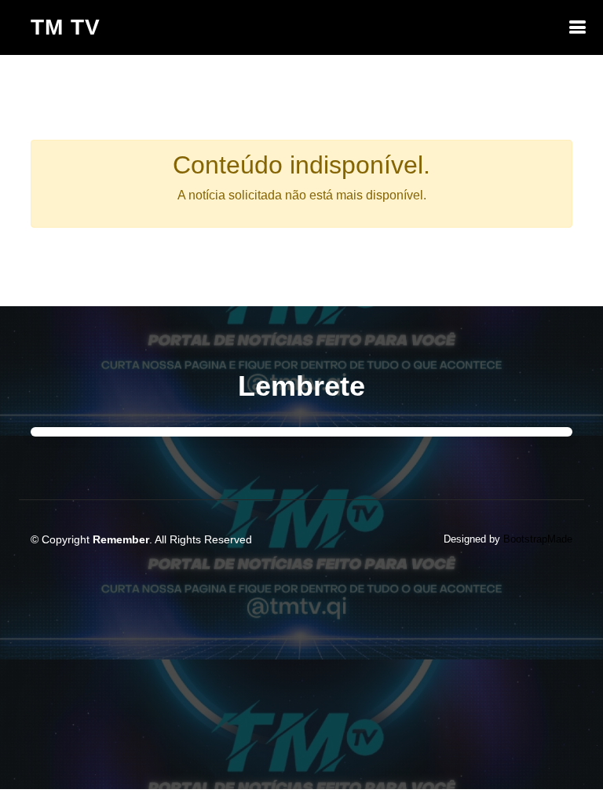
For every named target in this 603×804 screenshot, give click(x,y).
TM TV (65, 27)
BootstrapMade (537, 539)
